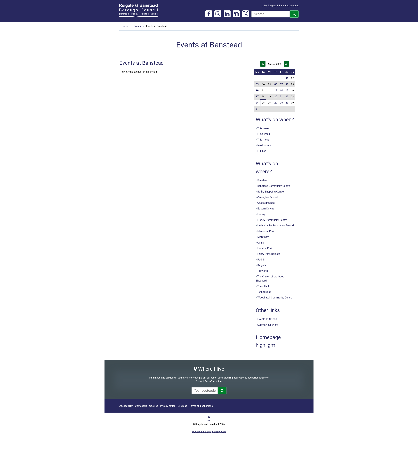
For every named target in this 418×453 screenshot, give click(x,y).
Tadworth (262, 270)
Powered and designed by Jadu (209, 431)
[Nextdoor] (236, 13)
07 (281, 84)
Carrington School (267, 197)
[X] (245, 13)
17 (257, 96)
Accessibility (126, 405)
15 (286, 90)
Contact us (141, 405)
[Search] (294, 14)
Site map (182, 405)
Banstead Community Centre (273, 185)
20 (275, 96)
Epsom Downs (265, 208)
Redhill (261, 259)
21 (281, 96)
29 (286, 102)
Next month (264, 145)
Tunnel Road (264, 291)
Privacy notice (167, 405)
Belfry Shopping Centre (270, 191)
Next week (263, 133)
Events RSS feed (267, 319)
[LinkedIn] (227, 13)
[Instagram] (217, 13)
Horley (261, 214)
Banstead (262, 180)
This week (263, 128)
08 (286, 84)
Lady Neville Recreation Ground (275, 225)
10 (257, 90)
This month (263, 139)
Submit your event (267, 324)
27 (275, 102)
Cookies (153, 405)
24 (257, 102)
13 (275, 90)
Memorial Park (265, 231)
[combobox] (270, 14)
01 (286, 78)
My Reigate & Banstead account (281, 5)
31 (257, 108)
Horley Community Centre (272, 220)
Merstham (263, 236)
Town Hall (263, 286)
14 (281, 90)
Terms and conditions (201, 405)
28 (281, 102)
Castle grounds (266, 202)
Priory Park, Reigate (268, 253)
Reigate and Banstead (140, 10)
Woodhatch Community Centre (274, 297)
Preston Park (264, 248)
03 (257, 84)
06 (275, 84)
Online (261, 242)
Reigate (261, 265)
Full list (261, 151)
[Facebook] (208, 13)
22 (286, 96)
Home (125, 26)
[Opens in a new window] (222, 390)
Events (137, 26)
